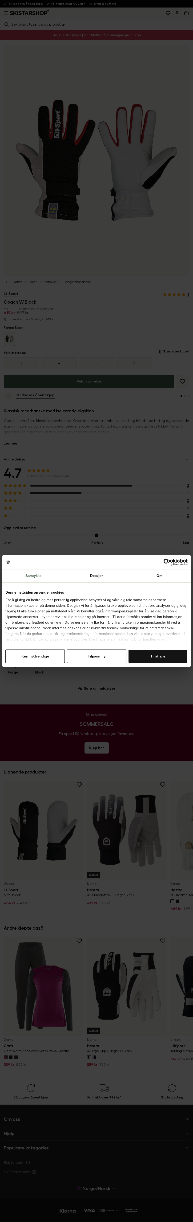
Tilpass (94, 656)
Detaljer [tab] (96, 576)
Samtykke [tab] (33, 576)
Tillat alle (157, 656)
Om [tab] (159, 576)
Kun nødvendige (35, 656)
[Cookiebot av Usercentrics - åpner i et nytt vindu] (167, 562)
